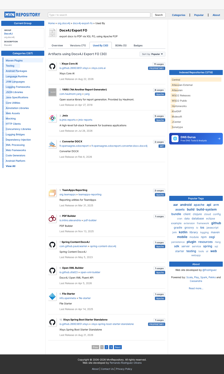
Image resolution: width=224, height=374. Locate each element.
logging (204, 232)
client (187, 214)
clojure (198, 214)
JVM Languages (15, 81)
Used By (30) (100, 45)
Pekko (212, 277)
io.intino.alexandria (70, 220)
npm (204, 237)
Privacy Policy (124, 368)
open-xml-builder (90, 272)
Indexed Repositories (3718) (196, 72)
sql (216, 246)
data (187, 218)
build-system (207, 209)
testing (191, 251)
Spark (203, 277)
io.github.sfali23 (68, 272)
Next (118, 347)
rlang (218, 241)
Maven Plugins (14, 60)
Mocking (11, 118)
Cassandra (196, 280)
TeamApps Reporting (74, 189)
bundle (176, 214)
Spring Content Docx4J (76, 241)
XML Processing (15, 144)
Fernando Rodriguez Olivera (126, 362)
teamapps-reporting (90, 194)
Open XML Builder (73, 267)
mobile (182, 237)
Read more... (196, 288)
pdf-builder (90, 220)
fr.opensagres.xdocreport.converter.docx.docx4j (119, 145)
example (176, 223)
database (198, 218)
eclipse (210, 218)
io (197, 227)
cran (180, 218)
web (213, 251)
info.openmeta (67, 298)
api (209, 204)
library (194, 232)
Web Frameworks (16, 150)
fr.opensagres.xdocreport (74, 145)
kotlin (183, 232)
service (197, 246)
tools (201, 251)
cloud (208, 214)
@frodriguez (209, 269)
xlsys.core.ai (98, 67)
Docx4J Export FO (73, 30)
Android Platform (15, 160)
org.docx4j (64, 23)
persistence (178, 241)
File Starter (68, 293)
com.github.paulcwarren (73, 246)
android (186, 204)
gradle (178, 227)
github (216, 223)
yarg (87, 93)
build (191, 209)
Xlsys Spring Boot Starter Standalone (85, 319)
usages (159, 64)
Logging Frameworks (18, 86)
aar (176, 204)
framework (203, 223)
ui (207, 251)
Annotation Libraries (17, 107)
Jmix (65, 115)
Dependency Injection (18, 139)
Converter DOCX (72, 141)
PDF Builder (69, 215)
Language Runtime (16, 76)
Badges (138, 45)
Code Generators (15, 155)
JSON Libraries (14, 92)
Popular (199, 14)
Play (196, 277)
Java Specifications (17, 97)
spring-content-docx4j (103, 246)
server (186, 246)
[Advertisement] (112, 4)
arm (216, 204)
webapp (196, 255)
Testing (10, 65)
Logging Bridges (15, 134)
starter (180, 251)
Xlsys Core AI (70, 63)
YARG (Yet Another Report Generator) (84, 89)
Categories (178, 14)
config (217, 214)
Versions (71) (78, 45)
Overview (57, 45)
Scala (189, 277)
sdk (177, 246)
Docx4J (8, 33)
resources (206, 242)
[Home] (22, 16)
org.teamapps (67, 194)
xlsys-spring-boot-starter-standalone (112, 323)
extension (189, 223)
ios (202, 227)
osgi (212, 237)
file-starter (85, 298)
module (195, 237)
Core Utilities (13, 102)
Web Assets (13, 113)
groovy (189, 227)
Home (51, 23)
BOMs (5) (121, 45)
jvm (174, 232)
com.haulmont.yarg (70, 93)
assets (180, 209)
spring (208, 246)
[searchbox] (99, 14)
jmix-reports (85, 119)
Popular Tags (196, 198)
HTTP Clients (13, 123)
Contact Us (107, 368)
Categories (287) (23, 53)
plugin (192, 242)
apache (199, 204)
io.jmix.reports (67, 119)
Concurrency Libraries (18, 128)
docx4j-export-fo (83, 23)
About (216, 14)
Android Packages (16, 70)
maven (215, 232)
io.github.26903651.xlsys (74, 67)
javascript (212, 227)
